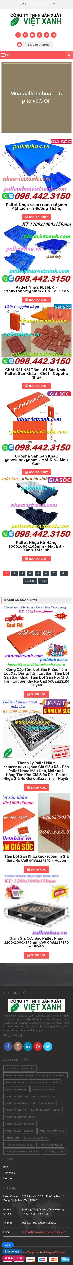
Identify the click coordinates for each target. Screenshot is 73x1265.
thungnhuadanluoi (50, 1144)
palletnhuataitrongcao (46, 1110)
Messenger (12, 1251)
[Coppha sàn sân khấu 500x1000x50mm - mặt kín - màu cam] (36, 421)
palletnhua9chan (15, 1082)
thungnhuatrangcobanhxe (21, 1151)
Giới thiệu (9, 1172)
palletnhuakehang (16, 1089)
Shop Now (38, 694)
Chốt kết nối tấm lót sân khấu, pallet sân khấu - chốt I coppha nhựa (36, 374)
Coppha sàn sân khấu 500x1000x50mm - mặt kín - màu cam (36, 460)
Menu (8, 54)
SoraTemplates (30, 1252)
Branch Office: (7, 1211)
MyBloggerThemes (53, 1252)
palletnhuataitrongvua (19, 1124)
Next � (29, 580)
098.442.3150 (13, 1258)
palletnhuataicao (44, 1103)
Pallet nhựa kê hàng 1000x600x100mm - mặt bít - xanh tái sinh (36, 546)
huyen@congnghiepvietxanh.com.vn (44, 1231)
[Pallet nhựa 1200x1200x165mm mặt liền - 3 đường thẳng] (36, 169)
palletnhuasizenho (16, 1103)
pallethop (28, 1068)
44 (64, 573)
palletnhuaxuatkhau (51, 1131)
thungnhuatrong (53, 1151)
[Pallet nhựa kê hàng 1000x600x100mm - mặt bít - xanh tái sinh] (36, 507)
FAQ (6, 1167)
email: (6, 1231)
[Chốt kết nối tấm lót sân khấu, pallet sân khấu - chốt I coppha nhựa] (36, 334)
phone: (7, 1222)
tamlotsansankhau (35, 1138)
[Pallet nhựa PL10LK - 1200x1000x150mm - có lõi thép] (36, 252)
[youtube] (39, 35)
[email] (32, 35)
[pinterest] (54, 35)
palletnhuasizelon (44, 1096)
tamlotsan (12, 1138)
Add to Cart (38, 217)
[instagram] (25, 35)
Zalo (7, 1244)
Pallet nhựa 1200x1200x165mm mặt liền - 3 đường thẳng (36, 206)
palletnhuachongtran (44, 1082)
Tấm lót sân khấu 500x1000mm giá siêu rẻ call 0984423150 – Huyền (36, 858)
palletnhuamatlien (16, 1096)
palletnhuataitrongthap (20, 1117)
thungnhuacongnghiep (19, 1144)
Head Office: (10, 1196)
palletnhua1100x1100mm (19, 1075)
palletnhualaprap (43, 1089)
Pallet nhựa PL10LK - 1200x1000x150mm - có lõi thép (36, 289)
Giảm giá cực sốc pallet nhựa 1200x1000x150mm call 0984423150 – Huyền (36, 942)
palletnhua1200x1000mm (52, 1075)
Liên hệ (7, 1178)
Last (43, 580)
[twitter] (46, 35)
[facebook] (18, 35)
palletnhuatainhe (15, 1110)
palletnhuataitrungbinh (19, 1131)
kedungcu (11, 1068)
